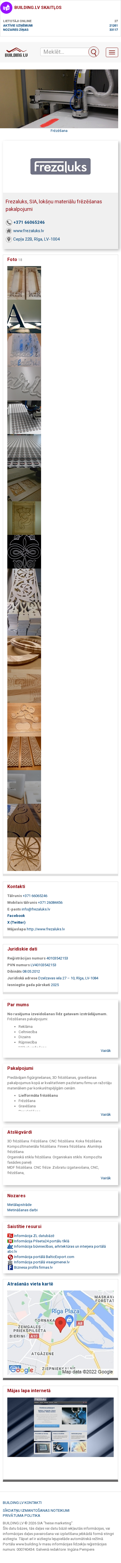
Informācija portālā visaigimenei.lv (41, 1262)
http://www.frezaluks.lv (46, 929)
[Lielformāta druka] (24, 417)
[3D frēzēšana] (24, 518)
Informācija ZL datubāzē (33, 1236)
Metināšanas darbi (22, 1210)
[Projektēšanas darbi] (24, 551)
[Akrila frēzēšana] (24, 316)
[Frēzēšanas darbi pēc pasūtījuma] (24, 484)
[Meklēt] (93, 51)
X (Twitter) (16, 922)
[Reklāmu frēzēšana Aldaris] (24, 383)
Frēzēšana (59, 131)
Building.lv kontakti (22, 1503)
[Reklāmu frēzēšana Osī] (24, 686)
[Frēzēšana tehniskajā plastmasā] (24, 787)
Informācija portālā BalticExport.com (43, 1257)
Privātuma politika (21, 1515)
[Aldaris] (24, 350)
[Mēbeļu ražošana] (24, 820)
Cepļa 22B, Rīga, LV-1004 (36, 239)
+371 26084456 (50, 902)
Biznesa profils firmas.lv (33, 1267)
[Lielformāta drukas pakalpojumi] (24, 451)
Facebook (16, 916)
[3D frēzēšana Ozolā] (24, 720)
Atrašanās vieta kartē (30, 1284)
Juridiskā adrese (22, 978)
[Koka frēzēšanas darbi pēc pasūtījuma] (24, 585)
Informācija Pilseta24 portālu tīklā (41, 1241)
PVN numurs (18, 965)
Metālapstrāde (19, 1205)
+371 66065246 (29, 222)
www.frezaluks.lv (28, 230)
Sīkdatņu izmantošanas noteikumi (36, 1510)
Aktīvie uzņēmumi (18, 25)
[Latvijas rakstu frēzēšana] (24, 753)
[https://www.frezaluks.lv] (60, 1437)
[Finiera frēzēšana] (24, 854)
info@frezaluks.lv (36, 909)
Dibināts (14, 971)
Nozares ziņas (15, 29)
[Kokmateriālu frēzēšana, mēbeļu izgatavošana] (24, 283)
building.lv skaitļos (38, 7)
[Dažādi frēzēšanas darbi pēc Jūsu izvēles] (24, 619)
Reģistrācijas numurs (26, 958)
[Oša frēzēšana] (24, 652)
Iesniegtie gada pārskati (28, 985)
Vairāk (106, 1051)
